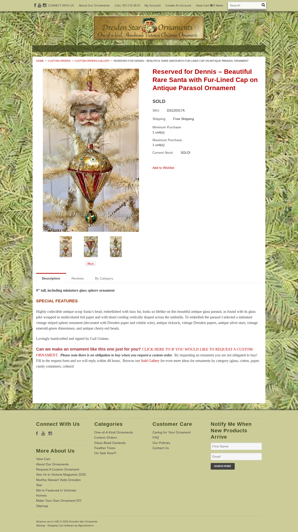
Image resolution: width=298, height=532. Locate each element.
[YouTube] (39, 5)
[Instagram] (44, 5)
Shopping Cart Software (60, 525)
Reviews (77, 278)
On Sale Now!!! (105, 453)
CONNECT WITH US (61, 5)
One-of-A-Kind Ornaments (113, 432)
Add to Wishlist (163, 168)
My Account (153, 5)
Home (40, 60)
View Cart (209, 5)
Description (51, 278)
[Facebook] (35, 5)
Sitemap (42, 506)
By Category (104, 278)
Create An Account (178, 5)
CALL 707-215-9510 (127, 5)
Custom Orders (59, 60)
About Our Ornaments (94, 5)
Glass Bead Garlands (110, 443)
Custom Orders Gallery (92, 60)
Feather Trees (104, 448)
